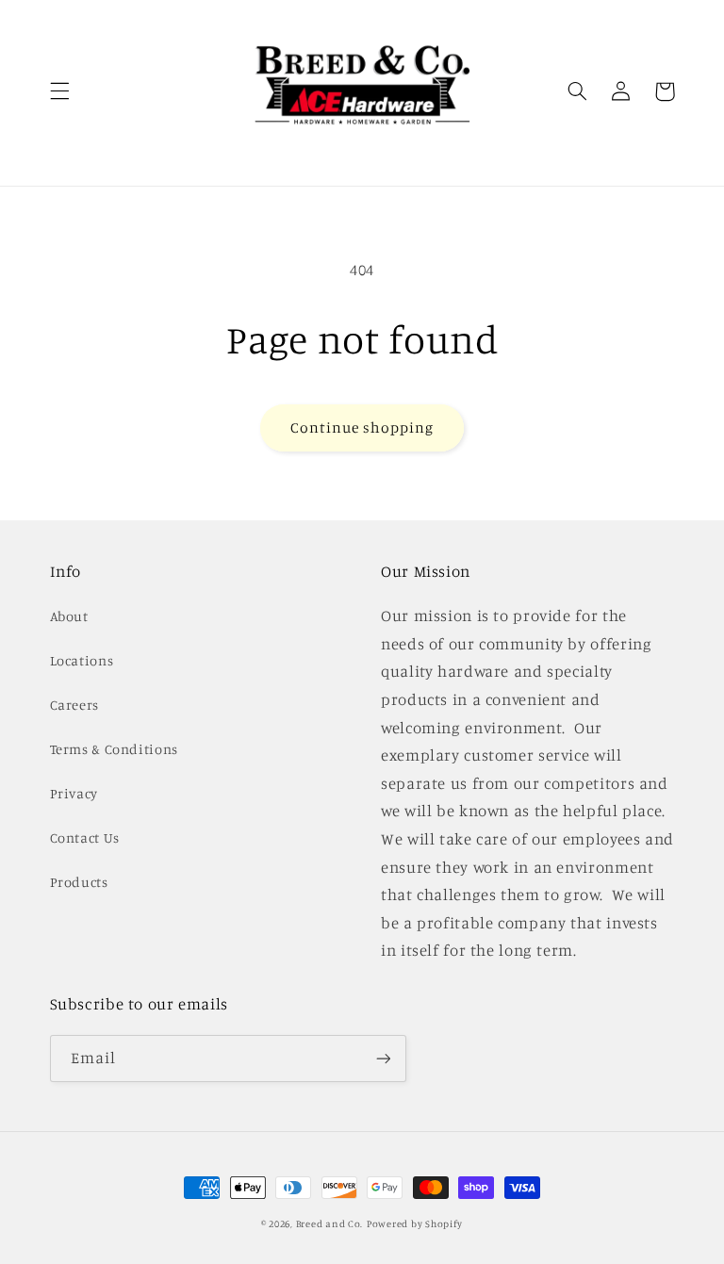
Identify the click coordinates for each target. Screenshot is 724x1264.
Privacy (74, 793)
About (69, 616)
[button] (59, 91)
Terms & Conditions (114, 749)
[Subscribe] (382, 1058)
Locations (82, 660)
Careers (74, 705)
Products (79, 882)
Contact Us (85, 837)
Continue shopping (362, 427)
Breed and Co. (330, 1223)
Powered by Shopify (415, 1223)
